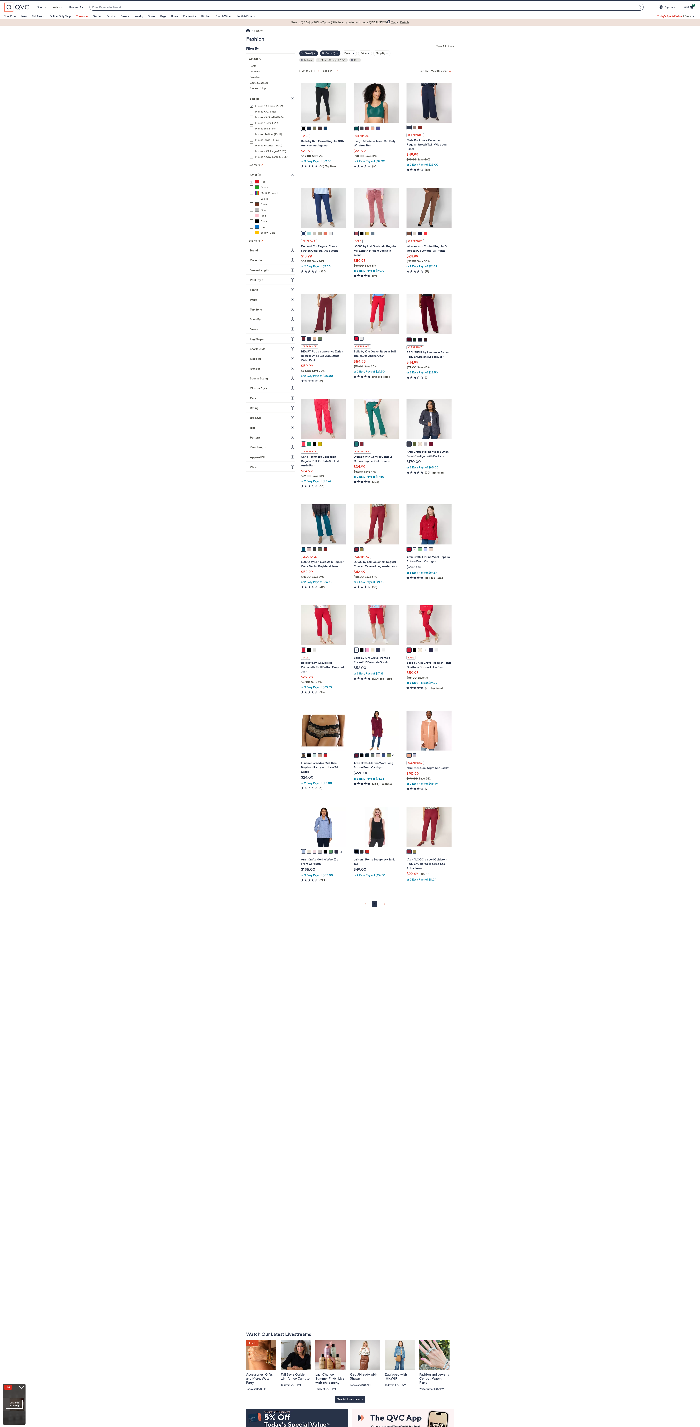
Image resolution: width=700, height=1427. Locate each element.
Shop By (255, 319)
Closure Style (258, 388)
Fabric (254, 290)
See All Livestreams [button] (350, 1399)
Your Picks (10, 16)
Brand (254, 250)
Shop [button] (40, 7)
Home (174, 16)
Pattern (255, 437)
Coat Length (258, 447)
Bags (163, 16)
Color (255, 174)
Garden (97, 16)
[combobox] (363, 7)
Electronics (189, 16)
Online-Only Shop (60, 16)
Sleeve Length (259, 270)
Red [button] (356, 60)
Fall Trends (38, 16)
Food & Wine (223, 16)
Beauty (125, 16)
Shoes (151, 16)
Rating (254, 408)
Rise (253, 427)
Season (254, 329)
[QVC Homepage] (248, 31)
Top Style (256, 309)
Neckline (256, 358)
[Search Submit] (640, 7)
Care (253, 398)
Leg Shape (257, 339)
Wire (253, 467)
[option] (350, 22)
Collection (256, 260)
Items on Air (76, 7)
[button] (661, 7)
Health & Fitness (245, 16)
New (24, 16)
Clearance (82, 16)
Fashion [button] (308, 60)
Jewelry (138, 16)
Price (253, 299)
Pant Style (256, 280)
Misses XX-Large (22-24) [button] (332, 60)
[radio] (303, 128)
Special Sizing (259, 378)
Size (254, 98)
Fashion (111, 16)
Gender (255, 368)
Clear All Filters (445, 46)
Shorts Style (257, 349)
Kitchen (205, 16)
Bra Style (256, 418)
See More (254, 164)
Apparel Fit (257, 457)
